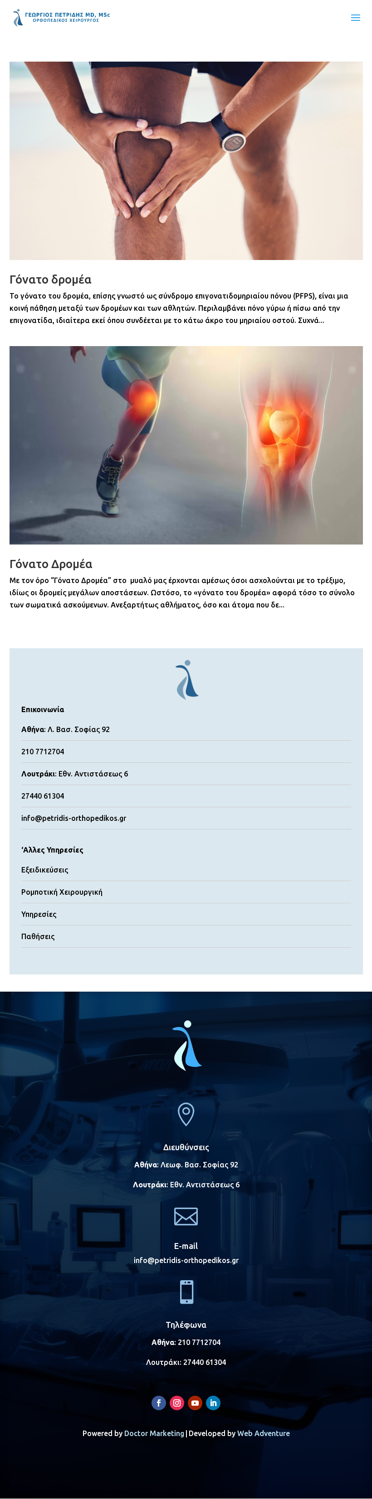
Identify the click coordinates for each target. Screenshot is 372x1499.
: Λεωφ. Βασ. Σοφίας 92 (186, 1165)
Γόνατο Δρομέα (51, 563)
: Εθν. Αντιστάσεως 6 (186, 1185)
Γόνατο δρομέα (51, 279)
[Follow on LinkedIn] (213, 1403)
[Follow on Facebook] (159, 1403)
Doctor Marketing (154, 1433)
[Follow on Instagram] (177, 1403)
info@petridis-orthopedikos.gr (73, 818)
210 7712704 (199, 1342)
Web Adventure (263, 1433)
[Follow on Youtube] (195, 1403)
